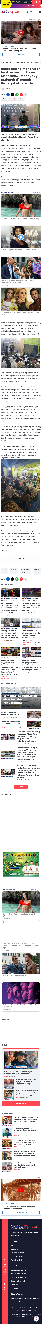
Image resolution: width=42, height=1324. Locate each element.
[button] (12, 107)
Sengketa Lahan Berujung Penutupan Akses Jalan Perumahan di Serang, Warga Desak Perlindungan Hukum (31, 665)
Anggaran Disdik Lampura (27, 643)
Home (2, 62)
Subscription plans (17, 1253)
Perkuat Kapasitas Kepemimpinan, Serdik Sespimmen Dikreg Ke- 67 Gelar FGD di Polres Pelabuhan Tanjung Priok (13, 714)
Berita (3, 615)
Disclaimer (14, 1285)
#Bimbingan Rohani (25, 571)
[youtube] (5, 1270)
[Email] (21, 94)
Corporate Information (18, 1281)
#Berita (13, 569)
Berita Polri (4, 717)
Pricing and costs (17, 1256)
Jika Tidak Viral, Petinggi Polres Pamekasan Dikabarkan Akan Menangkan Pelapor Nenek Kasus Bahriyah (26, 1119)
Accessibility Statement (19, 1274)
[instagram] (5, 1265)
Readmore (20, 1103)
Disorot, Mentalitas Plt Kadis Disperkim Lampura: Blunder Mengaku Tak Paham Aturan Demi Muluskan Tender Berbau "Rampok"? (28, 772)
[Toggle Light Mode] (31, 12)
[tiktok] (5, 1274)
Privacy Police (34, 1308)
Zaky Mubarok (10, 62)
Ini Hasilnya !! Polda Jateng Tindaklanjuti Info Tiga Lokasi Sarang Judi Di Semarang (25, 1142)
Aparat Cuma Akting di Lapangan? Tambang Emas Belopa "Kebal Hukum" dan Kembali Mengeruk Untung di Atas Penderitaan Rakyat (28, 753)
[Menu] (35, 12)
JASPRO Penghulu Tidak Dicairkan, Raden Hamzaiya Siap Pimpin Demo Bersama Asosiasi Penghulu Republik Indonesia (27, 1131)
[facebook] (8, 94)
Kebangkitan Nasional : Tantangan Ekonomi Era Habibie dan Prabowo (18, 1073)
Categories (14, 1249)
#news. (36, 569)
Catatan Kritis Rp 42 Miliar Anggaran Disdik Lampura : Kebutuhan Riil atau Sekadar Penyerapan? (31, 635)
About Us (17, 6)
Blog (12, 1245)
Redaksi (14, 1308)
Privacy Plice (15, 1288)
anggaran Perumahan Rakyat (6, 677)
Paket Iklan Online (17, 1260)
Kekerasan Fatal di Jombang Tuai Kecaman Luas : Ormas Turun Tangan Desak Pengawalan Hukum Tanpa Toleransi (10, 607)
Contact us (23, 1308)
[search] (27, 12)
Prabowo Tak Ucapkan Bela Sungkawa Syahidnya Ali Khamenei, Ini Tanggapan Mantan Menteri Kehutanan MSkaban (27, 1093)
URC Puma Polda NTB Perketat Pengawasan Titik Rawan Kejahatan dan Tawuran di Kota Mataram (31, 605)
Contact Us (26, 6)
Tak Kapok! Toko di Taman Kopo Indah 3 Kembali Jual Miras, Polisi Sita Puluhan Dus (10, 634)
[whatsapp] (17, 94)
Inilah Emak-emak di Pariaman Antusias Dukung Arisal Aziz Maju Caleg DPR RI (26, 1165)
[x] (12, 94)
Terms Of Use (20, 1310)
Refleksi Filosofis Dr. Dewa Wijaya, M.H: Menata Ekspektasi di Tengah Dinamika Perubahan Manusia (26, 1082)
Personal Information (18, 1277)
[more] (25, 94)
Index (21, 786)
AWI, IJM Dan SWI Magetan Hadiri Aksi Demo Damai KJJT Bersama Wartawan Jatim (25, 1154)
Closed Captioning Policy (19, 1270)
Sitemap (34, 6)
